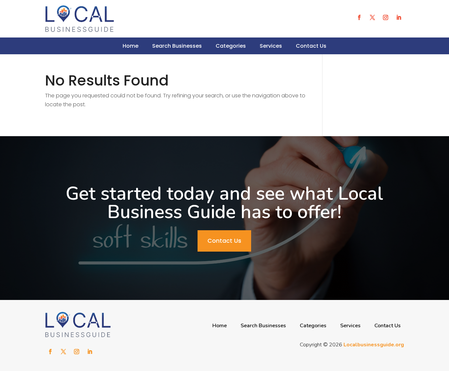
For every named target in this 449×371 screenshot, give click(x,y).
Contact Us (311, 46)
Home (130, 46)
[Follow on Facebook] (359, 17)
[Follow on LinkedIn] (398, 17)
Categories (231, 46)
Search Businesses (177, 46)
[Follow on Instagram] (385, 17)
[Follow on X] (372, 17)
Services (271, 46)
